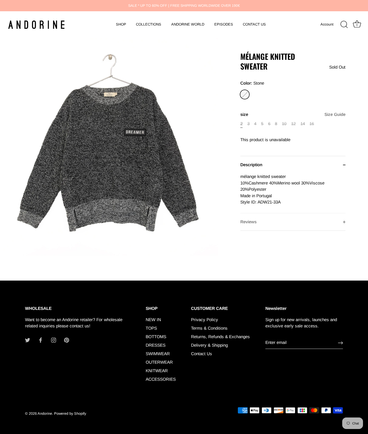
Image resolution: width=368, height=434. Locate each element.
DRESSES (155, 345)
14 (302, 123)
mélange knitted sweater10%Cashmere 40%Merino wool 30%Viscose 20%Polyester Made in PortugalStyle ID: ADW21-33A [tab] (282, 189)
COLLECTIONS (148, 24)
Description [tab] (251, 164)
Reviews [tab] (248, 222)
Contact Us (201, 353)
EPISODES (223, 24)
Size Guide (334, 114)
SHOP (121, 24)
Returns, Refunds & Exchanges (220, 336)
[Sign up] (340, 342)
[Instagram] (53, 340)
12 (293, 123)
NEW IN (153, 319)
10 (284, 123)
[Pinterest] (66, 340)
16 (311, 123)
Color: (252, 83)
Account (326, 24)
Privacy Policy (204, 319)
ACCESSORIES (161, 379)
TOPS (151, 328)
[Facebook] (40, 340)
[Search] (343, 24)
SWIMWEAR (158, 353)
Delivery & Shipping (209, 345)
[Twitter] (27, 340)
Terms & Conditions (209, 328)
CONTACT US (254, 24)
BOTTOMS (156, 336)
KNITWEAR (157, 370)
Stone (244, 94)
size (292, 114)
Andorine (45, 413)
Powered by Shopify (70, 413)
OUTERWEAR (159, 362)
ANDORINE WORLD (187, 24)
